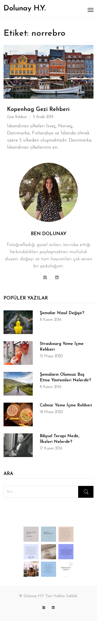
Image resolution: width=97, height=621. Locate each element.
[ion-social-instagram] (44, 278)
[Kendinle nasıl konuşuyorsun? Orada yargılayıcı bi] (48, 569)
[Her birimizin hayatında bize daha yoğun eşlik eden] (48, 534)
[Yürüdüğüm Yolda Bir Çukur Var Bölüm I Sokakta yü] (31, 534)
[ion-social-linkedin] (56, 278)
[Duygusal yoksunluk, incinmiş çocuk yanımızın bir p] (65, 534)
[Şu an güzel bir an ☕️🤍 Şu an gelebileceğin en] (48, 551)
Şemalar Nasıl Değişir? (62, 313)
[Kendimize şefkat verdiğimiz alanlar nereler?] (31, 569)
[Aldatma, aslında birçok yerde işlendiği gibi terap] (65, 569)
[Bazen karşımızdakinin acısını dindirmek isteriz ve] (31, 551)
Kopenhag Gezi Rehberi (38, 109)
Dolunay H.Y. (25, 8)
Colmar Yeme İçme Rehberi (66, 405)
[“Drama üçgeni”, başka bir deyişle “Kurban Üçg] (65, 551)
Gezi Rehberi (17, 117)
